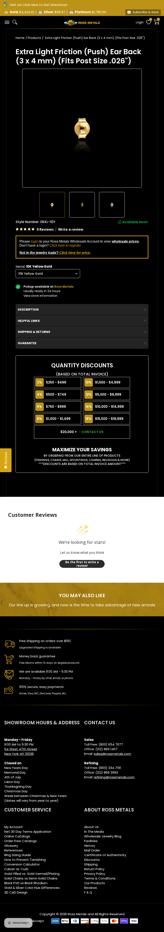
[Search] (14, 22)
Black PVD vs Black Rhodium (25, 883)
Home (20, 38)
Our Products (94, 883)
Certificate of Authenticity (105, 855)
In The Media (94, 831)
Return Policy (94, 869)
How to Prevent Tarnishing (25, 859)
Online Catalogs (17, 836)
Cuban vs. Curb (16, 869)
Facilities (91, 841)
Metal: (34, 266)
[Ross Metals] (82, 22)
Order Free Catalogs (20, 841)
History (89, 845)
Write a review (70, 229)
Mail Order (92, 850)
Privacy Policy (94, 873)
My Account (13, 827)
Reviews (90, 887)
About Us (91, 827)
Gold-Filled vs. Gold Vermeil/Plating (32, 873)
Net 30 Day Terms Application (27, 831)
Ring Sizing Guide (17, 855)
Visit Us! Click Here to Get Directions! (38, 5)
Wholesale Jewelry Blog (102, 836)
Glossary (11, 845)
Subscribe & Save (146, 12)
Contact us (93, 432)
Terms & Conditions (100, 878)
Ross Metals (77, 914)
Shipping (91, 864)
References (13, 850)
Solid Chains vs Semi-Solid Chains (30, 878)
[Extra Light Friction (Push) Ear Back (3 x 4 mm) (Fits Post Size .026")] (52, 204)
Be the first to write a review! (82, 564)
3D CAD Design (16, 892)
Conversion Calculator (22, 864)
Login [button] (140, 22)
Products (34, 38)
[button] (6, 22)
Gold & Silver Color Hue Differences (32, 887)
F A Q (88, 892)
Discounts (92, 859)
